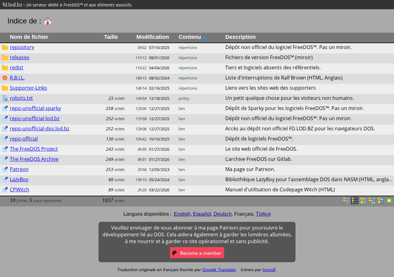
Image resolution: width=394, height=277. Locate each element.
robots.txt (21, 98)
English (182, 214)
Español (202, 214)
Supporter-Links (28, 87)
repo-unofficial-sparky (35, 108)
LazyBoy (19, 179)
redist (16, 67)
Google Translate (219, 269)
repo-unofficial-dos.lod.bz (39, 128)
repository (22, 47)
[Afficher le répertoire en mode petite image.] (372, 202)
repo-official (24, 138)
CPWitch (19, 189)
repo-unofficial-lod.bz (34, 118)
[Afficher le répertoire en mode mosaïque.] (363, 202)
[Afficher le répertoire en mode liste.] (346, 202)
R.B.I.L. (17, 77)
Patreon (19, 169)
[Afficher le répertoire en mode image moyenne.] (380, 202)
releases (19, 57)
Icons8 (269, 269)
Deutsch (223, 214)
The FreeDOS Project (34, 148)
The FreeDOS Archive (34, 159)
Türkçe (263, 214)
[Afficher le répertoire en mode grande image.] (389, 202)
